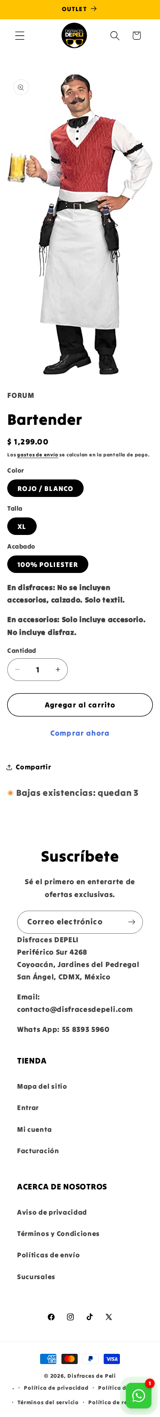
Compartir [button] (33, 767)
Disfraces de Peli (91, 1375)
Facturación (38, 1150)
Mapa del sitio (42, 1086)
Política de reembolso (120, 1402)
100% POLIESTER (47, 564)
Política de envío (123, 1387)
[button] (20, 36)
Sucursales (36, 1276)
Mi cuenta (34, 1129)
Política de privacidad (56, 1387)
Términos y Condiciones (58, 1233)
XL (21, 526)
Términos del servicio (48, 1402)
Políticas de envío (48, 1254)
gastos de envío (37, 455)
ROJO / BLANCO (45, 488)
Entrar (28, 1107)
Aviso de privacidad (52, 1212)
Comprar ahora (80, 733)
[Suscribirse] (132, 922)
